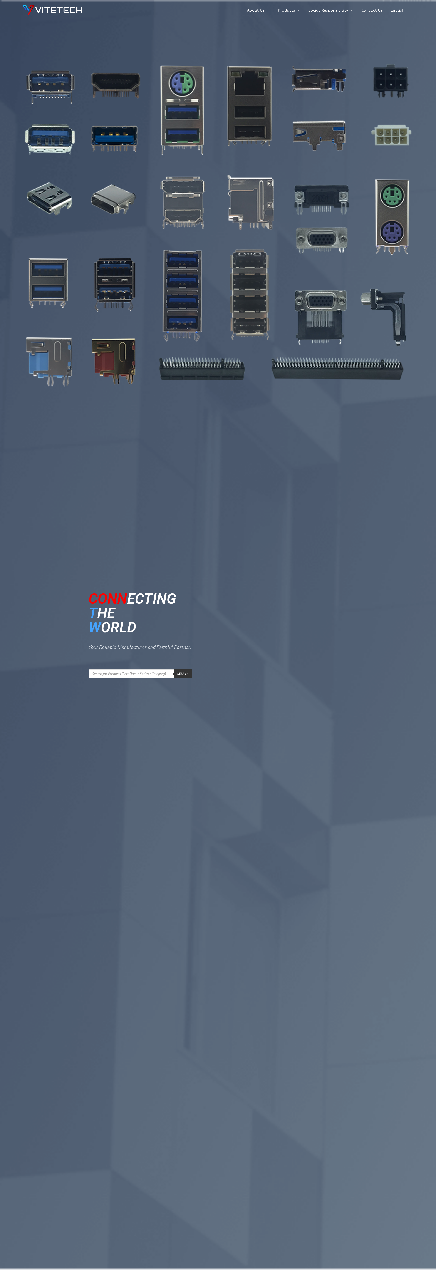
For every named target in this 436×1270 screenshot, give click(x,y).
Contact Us (372, 10)
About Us (256, 10)
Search (183, 673)
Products (286, 10)
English (397, 10)
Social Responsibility (328, 10)
